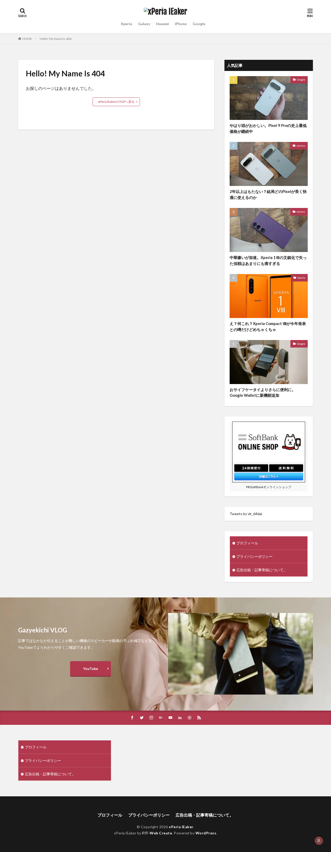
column (301, 145)
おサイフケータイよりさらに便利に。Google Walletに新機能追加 (263, 392)
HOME (27, 39)
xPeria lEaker (181, 827)
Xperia (126, 23)
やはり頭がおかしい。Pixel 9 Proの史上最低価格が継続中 (268, 128)
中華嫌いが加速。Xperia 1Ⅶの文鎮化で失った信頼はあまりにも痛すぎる (268, 260)
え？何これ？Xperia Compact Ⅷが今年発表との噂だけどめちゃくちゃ (268, 326)
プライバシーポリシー (254, 556)
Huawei (162, 23)
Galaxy (144, 23)
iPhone (181, 23)
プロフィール (247, 543)
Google (199, 23)
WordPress (205, 833)
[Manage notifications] (319, 840)
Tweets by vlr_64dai (246, 513)
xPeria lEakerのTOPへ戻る (116, 102)
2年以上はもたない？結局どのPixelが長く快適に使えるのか (268, 194)
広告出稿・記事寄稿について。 (261, 570)
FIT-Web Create (157, 833)
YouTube (90, 668)
